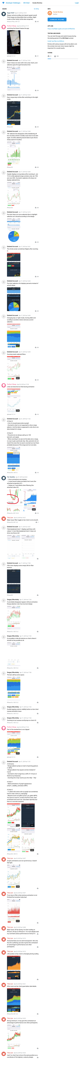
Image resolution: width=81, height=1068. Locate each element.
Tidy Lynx (10, 517)
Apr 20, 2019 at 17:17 (23, 26)
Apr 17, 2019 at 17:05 (24, 563)
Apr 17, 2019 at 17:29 (25, 599)
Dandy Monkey (58, 12)
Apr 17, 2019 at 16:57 (24, 526)
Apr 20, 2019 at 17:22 (23, 727)
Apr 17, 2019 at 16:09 (24, 171)
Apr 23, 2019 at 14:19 (20, 951)
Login (77, 3)
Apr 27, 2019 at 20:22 (21, 477)
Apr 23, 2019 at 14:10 (20, 938)
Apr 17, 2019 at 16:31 (24, 246)
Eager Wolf (10, 13)
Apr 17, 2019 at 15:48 (24, 131)
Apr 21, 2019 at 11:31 (24, 761)
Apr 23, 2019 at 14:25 (20, 1018)
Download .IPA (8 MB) (57, 19)
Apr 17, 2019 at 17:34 (25, 718)
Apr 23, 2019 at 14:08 (20, 927)
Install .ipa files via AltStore (56, 41)
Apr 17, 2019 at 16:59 (24, 352)
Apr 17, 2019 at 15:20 (24, 60)
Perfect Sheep (11, 26)
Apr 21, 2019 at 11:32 (24, 419)
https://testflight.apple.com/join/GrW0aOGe (61, 29)
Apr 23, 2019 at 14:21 (20, 984)
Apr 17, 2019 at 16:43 (24, 281)
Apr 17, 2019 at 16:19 (24, 212)
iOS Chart (26, 3)
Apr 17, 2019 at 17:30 (25, 672)
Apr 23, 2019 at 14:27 (20, 517)
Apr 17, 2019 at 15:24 (24, 95)
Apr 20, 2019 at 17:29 (23, 384)
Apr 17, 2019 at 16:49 (24, 315)
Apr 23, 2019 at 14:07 (20, 858)
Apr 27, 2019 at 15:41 (21, 13)
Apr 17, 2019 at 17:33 (25, 707)
